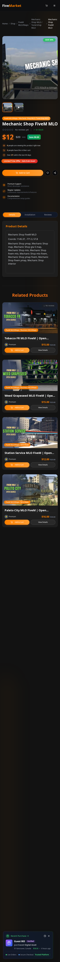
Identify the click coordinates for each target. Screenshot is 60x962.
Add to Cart (24, 172)
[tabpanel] (30, 249)
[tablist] (30, 215)
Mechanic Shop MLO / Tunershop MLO (36, 23)
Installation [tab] (30, 214)
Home (5, 23)
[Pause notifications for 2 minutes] (45, 936)
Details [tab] (12, 214)
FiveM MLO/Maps (23, 23)
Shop (13, 23)
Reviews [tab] (48, 214)
